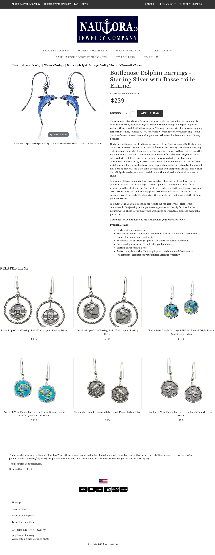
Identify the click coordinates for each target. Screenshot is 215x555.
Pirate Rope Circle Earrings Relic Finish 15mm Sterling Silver (34, 330)
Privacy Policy (20, 509)
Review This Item (130, 93)
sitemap (16, 502)
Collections (159, 50)
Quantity (115, 113)
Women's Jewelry (91, 50)
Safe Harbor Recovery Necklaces (81, 57)
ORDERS (149, 4)
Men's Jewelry (127, 50)
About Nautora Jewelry (26, 4)
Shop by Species (54, 50)
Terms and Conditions (23, 522)
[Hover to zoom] (58, 104)
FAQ (76, 4)
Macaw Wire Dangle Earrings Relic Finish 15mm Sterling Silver (107, 412)
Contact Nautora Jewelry (29, 530)
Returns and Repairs (23, 515)
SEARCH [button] (150, 57)
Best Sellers (125, 57)
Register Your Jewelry (57, 4)
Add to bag (150, 113)
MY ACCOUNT (169, 4)
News (84, 4)
